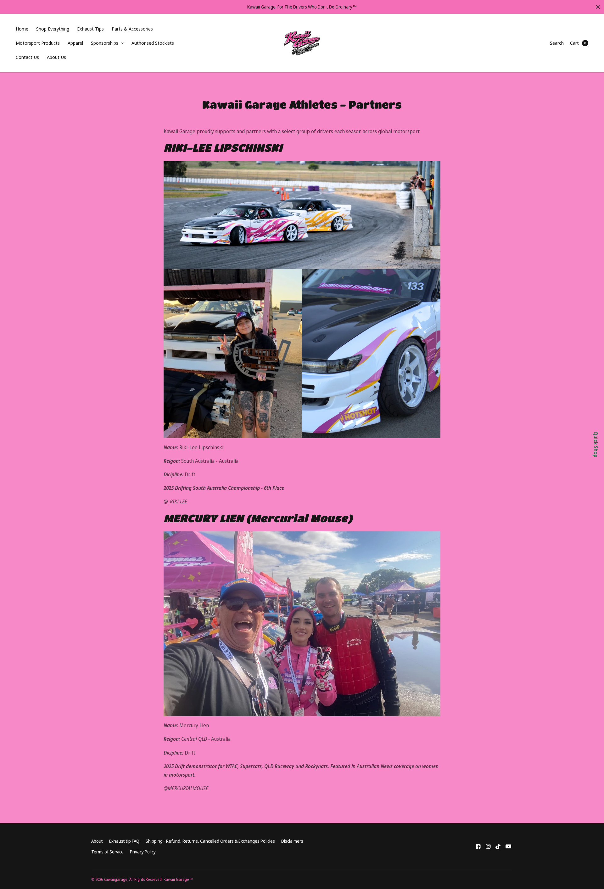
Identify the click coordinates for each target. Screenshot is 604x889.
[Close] (597, 7)
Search (557, 43)
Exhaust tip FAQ (124, 841)
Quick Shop (595, 444)
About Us (56, 57)
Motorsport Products (38, 43)
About (97, 841)
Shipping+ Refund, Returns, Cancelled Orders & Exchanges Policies (210, 841)
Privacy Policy (143, 852)
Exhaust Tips (90, 28)
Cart (574, 43)
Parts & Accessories (132, 28)
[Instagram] (488, 846)
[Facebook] (478, 846)
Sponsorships (104, 43)
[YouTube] (508, 846)
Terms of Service (107, 852)
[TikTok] (498, 846)
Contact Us (27, 57)
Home (22, 28)
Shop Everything (52, 28)
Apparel (75, 43)
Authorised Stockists (152, 43)
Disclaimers (292, 841)
